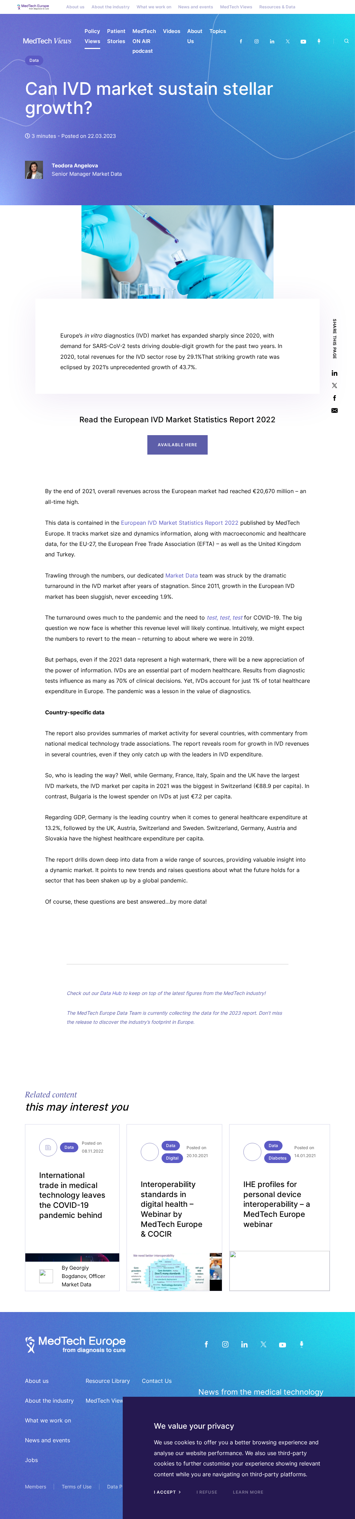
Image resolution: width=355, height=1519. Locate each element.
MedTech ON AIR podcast (144, 41)
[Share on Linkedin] (334, 373)
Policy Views (92, 36)
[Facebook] (241, 41)
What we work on (154, 6)
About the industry (111, 6)
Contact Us (157, 1380)
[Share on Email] (334, 411)
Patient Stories (116, 36)
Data (69, 1147)
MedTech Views (236, 6)
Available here (177, 444)
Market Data (181, 575)
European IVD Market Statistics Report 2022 (180, 522)
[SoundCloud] (301, 1344)
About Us (194, 36)
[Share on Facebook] (334, 398)
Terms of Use (77, 1486)
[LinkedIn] (244, 1344)
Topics (217, 31)
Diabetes (277, 1158)
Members (35, 1486)
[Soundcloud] (319, 41)
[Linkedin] (272, 41)
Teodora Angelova (75, 165)
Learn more (248, 1492)
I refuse (207, 1492)
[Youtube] (303, 41)
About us (75, 6)
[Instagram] (256, 41)
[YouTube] (282, 1344)
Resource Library (108, 1380)
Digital (172, 1158)
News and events (195, 6)
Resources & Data (277, 6)
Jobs (31, 1459)
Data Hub (110, 993)
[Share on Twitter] (334, 386)
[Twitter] (287, 41)
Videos (171, 31)
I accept (166, 1492)
